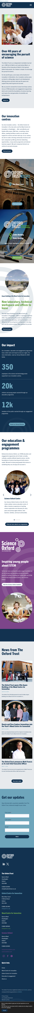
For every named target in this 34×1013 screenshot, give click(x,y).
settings (9, 1007)
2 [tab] (15, 519)
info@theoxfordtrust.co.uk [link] (9, 889)
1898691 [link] (20, 992)
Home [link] (3, 968)
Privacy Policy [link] (5, 996)
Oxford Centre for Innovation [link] (9, 973)
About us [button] (5, 100)
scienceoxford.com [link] (7, 951)
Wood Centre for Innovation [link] (9, 970)
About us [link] (4, 979)
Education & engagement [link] (8, 976)
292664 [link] (25, 989)
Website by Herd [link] (5, 999)
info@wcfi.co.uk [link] (6, 928)
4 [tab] (17, 519)
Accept (4, 1010)
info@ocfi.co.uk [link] (6, 908)
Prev (3, 494)
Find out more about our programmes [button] (17, 524)
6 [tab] (19, 519)
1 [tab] (14, 519)
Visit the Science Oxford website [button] (12, 584)
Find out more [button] (7, 151)
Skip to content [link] (4, 1)
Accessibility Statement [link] (7, 998)
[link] (7, 5)
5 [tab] (18, 519)
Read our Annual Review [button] (17, 424)
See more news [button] (17, 781)
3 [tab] (16, 519)
